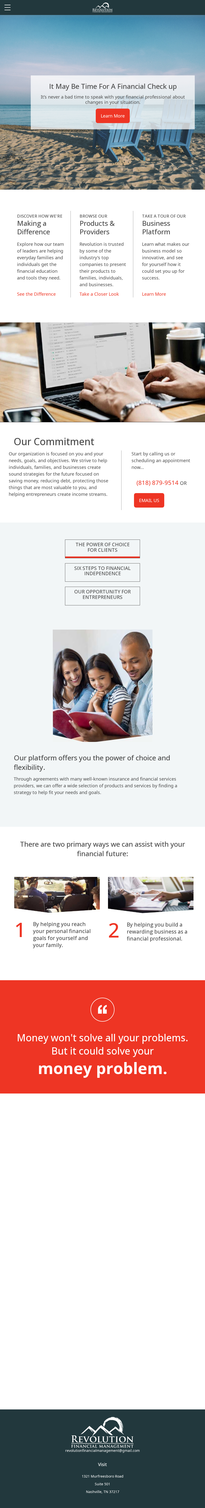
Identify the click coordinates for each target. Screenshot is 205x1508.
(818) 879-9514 (157, 482)
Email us (149, 500)
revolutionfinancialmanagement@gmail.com (102, 1450)
